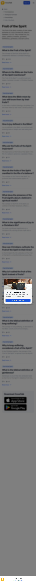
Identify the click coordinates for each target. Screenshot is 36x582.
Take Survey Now (19, 300)
